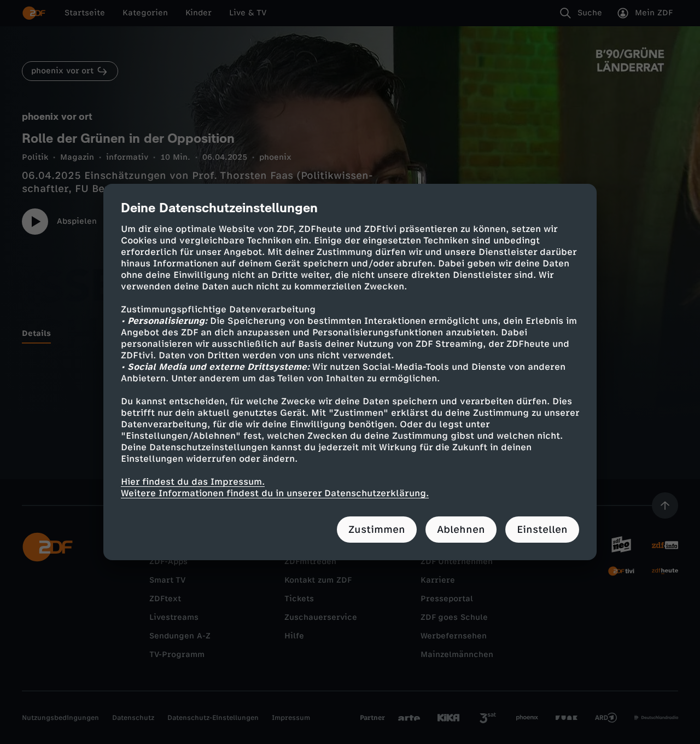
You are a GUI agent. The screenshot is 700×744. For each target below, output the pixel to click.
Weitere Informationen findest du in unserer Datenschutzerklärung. (275, 493)
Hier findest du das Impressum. (193, 481)
